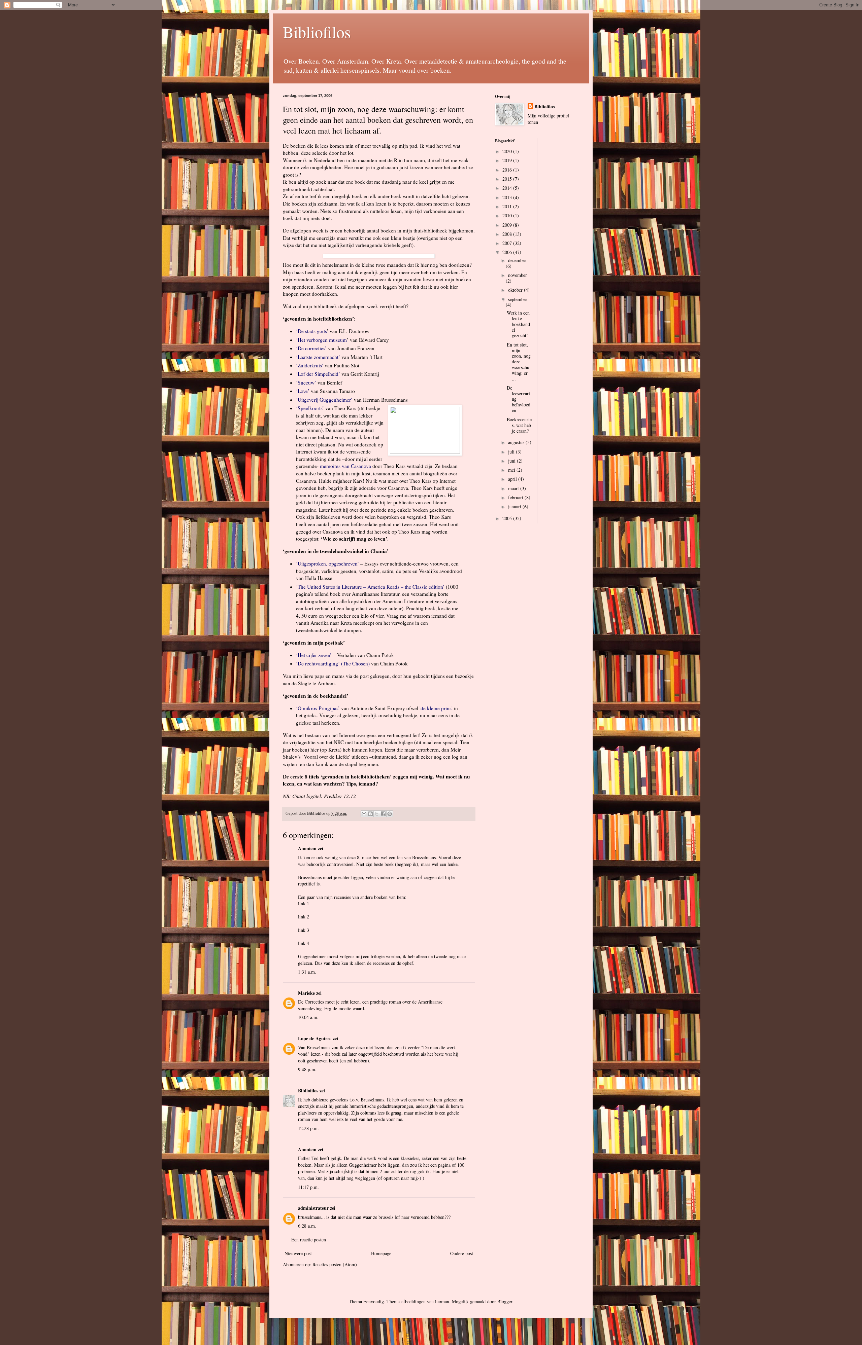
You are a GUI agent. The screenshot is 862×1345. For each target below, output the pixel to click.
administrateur (313, 1207)
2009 (507, 225)
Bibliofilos (317, 31)
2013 (507, 197)
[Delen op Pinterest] (389, 813)
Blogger (504, 1301)
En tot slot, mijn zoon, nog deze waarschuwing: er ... (519, 361)
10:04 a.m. (308, 1017)
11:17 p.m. (308, 1187)
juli (512, 451)
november (517, 275)
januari (515, 506)
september (517, 299)
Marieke (306, 992)
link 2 (303, 916)
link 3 (303, 930)
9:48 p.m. (307, 1069)
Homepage (381, 1253)
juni (512, 461)
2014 (507, 188)
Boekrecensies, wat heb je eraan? (519, 425)
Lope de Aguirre (314, 1038)
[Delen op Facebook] (383, 813)
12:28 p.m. (308, 1128)
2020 (507, 151)
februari (516, 497)
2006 (507, 252)
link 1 (303, 903)
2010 (507, 215)
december (517, 260)
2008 (507, 234)
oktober (516, 290)
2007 (507, 243)
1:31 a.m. (307, 972)
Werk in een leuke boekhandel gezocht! (518, 324)
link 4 (303, 943)
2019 (507, 160)
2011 (507, 206)
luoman (442, 1301)
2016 (507, 170)
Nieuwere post (298, 1253)
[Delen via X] (376, 813)
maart (514, 488)
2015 (507, 179)
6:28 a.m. (307, 1226)
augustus (517, 442)
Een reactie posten (308, 1239)
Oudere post (461, 1253)
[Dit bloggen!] (370, 813)
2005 (507, 518)
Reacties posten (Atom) (334, 1264)
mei (512, 470)
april (513, 479)
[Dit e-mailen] (364, 813)
